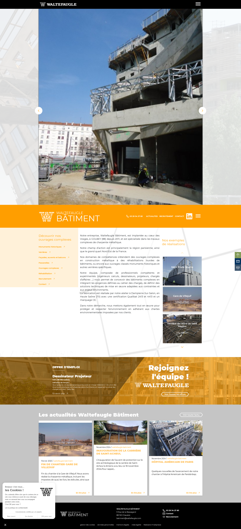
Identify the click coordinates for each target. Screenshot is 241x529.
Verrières (43, 252)
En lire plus (81, 493)
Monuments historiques (50, 247)
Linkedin (189, 216)
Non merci (11, 516)
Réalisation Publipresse (152, 525)
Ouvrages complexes (49, 268)
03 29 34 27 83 (136, 216)
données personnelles (105, 525)
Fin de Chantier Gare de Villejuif (59, 466)
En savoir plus (58, 393)
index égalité (136, 525)
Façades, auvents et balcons (52, 257)
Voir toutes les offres (175, 394)
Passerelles (44, 263)
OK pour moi (46, 516)
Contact (179, 216)
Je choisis (29, 516)
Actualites (152, 216)
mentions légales (122, 525)
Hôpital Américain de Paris (172, 461)
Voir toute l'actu (191, 415)
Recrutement (166, 216)
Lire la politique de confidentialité (16, 508)
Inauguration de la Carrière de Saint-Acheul (118, 452)
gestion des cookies (87, 525)
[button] (38, 110)
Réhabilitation (45, 273)
